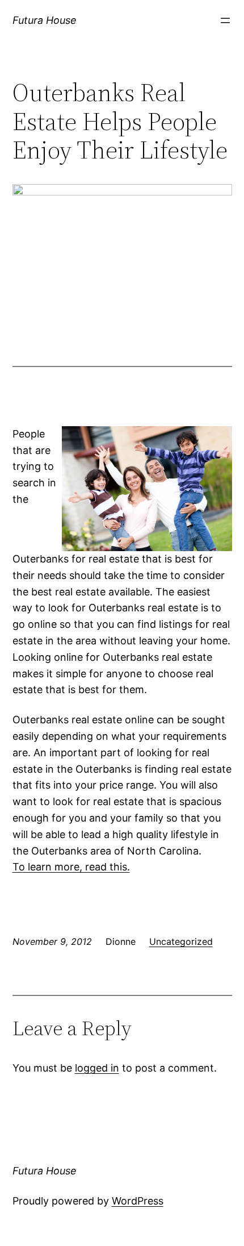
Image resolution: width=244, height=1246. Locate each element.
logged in (97, 1068)
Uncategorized (181, 941)
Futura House (44, 20)
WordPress (137, 1201)
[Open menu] (225, 20)
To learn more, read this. (71, 867)
